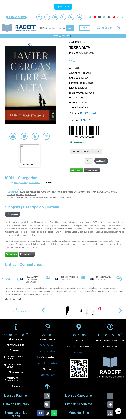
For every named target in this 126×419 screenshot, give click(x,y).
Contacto (47, 335)
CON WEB (29, 192)
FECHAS (23, 183)
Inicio (16, 183)
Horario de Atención (110, 335)
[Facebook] (40, 413)
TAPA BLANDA (30, 195)
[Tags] (47, 404)
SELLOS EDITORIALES (19, 310)
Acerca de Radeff (16, 335)
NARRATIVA (104, 192)
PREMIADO (20, 195)
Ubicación (79, 335)
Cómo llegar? (79, 352)
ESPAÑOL (50, 192)
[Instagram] (47, 413)
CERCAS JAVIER (89, 113)
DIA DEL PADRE (34, 183)
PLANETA (85, 120)
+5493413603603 (47, 375)
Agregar (101, 161)
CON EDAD (21, 197)
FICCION (58, 192)
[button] (60, 36)
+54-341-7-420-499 (47, 345)
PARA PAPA (43, 197)
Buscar (70, 28)
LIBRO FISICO (67, 192)
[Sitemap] (110, 413)
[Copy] (47, 396)
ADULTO (22, 192)
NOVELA (113, 192)
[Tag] (110, 404)
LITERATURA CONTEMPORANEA (86, 192)
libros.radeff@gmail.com (47, 363)
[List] (110, 396)
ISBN (65, 6)
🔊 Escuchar (12, 214)
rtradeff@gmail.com (47, 351)
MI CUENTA (107, 28)
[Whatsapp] (54, 413)
